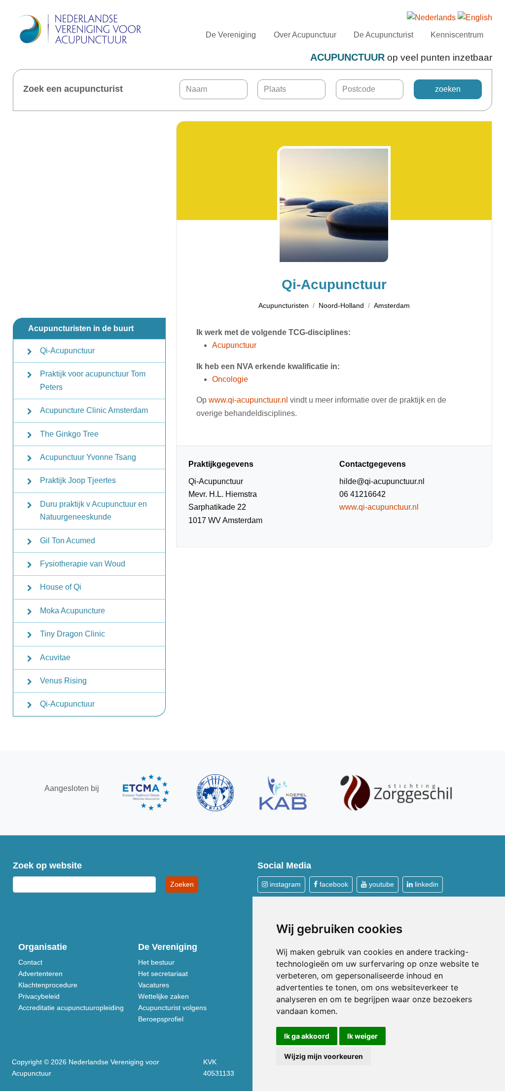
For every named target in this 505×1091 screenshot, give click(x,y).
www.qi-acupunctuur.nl (248, 400)
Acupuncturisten (283, 305)
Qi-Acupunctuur (67, 350)
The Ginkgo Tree (69, 434)
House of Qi (60, 587)
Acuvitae (55, 657)
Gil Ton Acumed (67, 540)
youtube (380, 884)
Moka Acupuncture (72, 610)
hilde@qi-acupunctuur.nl (382, 481)
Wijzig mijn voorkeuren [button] (323, 1056)
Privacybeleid (39, 996)
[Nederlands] (431, 18)
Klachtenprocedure (47, 985)
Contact (30, 962)
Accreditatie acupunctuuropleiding (71, 1008)
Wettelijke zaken (163, 996)
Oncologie (230, 379)
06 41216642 (362, 494)
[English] (475, 18)
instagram (284, 884)
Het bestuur (156, 962)
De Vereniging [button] (231, 35)
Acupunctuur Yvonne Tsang (88, 457)
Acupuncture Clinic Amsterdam (94, 410)
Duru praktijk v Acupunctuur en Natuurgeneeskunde (93, 510)
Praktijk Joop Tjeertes (78, 480)
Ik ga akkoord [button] (306, 1036)
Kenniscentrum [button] (457, 35)
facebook (333, 884)
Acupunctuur (234, 345)
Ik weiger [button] (362, 1036)
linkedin (425, 884)
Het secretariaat (163, 974)
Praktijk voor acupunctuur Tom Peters (92, 380)
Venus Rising (63, 681)
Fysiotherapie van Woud (82, 564)
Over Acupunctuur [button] (305, 35)
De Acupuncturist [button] (383, 35)
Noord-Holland (341, 305)
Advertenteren (40, 974)
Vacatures (153, 985)
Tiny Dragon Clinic (72, 634)
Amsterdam (392, 305)
